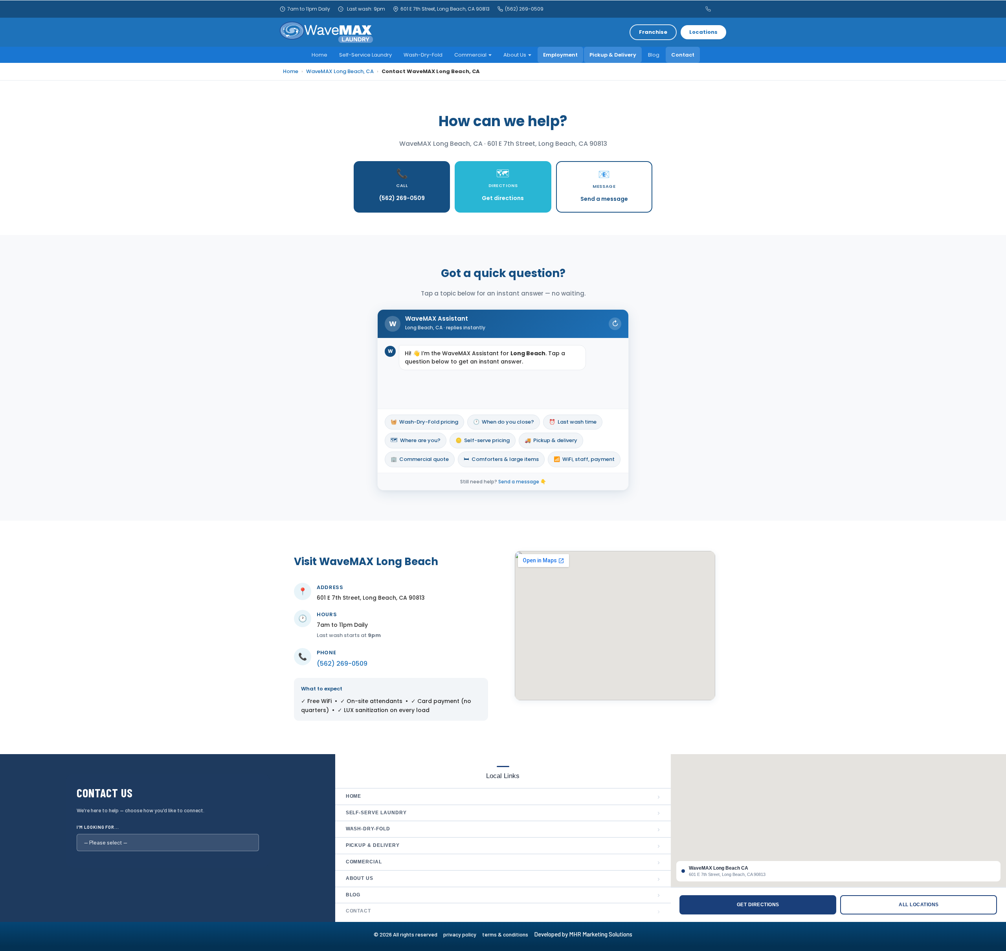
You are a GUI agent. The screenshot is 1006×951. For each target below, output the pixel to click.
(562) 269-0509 (524, 9)
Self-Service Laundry (365, 55)
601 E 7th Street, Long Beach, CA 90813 (445, 9)
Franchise (653, 32)
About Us (514, 55)
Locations (703, 32)
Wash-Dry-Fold (423, 55)
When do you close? (503, 422)
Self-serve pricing (482, 440)
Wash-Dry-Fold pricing (424, 422)
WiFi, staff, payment (584, 459)
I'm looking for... (98, 827)
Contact (682, 55)
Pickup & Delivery (612, 55)
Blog (653, 55)
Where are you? (416, 440)
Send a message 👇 (522, 481)
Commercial (470, 55)
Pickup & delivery (551, 440)
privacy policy (462, 934)
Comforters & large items (501, 459)
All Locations (918, 904)
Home (319, 55)
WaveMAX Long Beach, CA (340, 71)
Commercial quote (420, 459)
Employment (560, 55)
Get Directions (758, 904)
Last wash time (573, 422)
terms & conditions (507, 934)
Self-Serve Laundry (503, 813)
